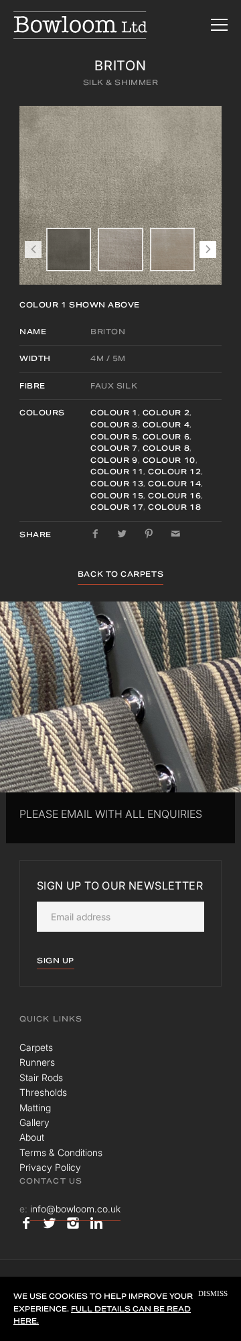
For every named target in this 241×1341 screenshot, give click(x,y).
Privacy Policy (50, 1167)
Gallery (34, 1122)
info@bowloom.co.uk (75, 1209)
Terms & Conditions (60, 1152)
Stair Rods (41, 1077)
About (31, 1137)
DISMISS (213, 1293)
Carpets (36, 1047)
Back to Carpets (120, 574)
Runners (37, 1062)
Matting (35, 1108)
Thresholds (43, 1092)
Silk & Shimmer (121, 82)
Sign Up (55, 960)
